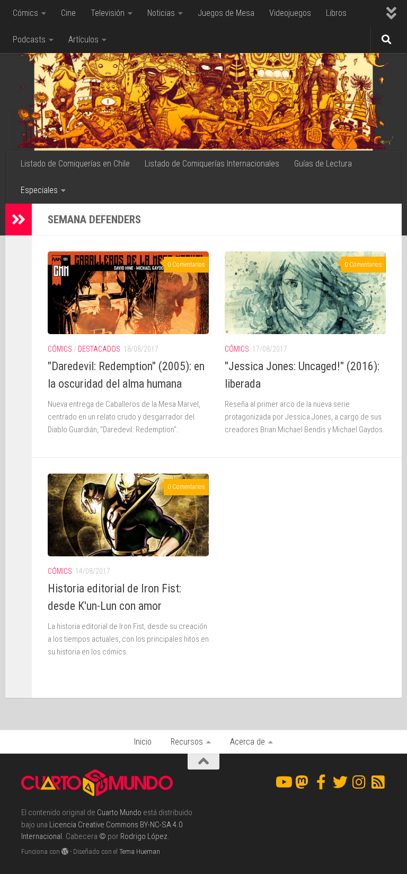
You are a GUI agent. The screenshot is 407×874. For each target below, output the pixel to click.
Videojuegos (290, 13)
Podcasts (29, 39)
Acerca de (247, 742)
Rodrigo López (143, 836)
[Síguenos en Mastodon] (302, 782)
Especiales (39, 190)
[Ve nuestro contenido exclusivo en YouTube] (283, 782)
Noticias (161, 13)
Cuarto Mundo (119, 812)
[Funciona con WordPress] (64, 851)
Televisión (108, 13)
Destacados (99, 349)
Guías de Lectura (323, 164)
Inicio (143, 742)
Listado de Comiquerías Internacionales (212, 164)
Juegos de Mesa (226, 13)
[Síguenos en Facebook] (321, 782)
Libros (336, 13)
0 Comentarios (186, 264)
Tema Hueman (139, 851)
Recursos (187, 742)
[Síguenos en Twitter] (340, 782)
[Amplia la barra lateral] (18, 219)
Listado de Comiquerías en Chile (75, 164)
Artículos (83, 39)
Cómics (25, 13)
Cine (68, 13)
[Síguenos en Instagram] (359, 782)
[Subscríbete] (378, 782)
